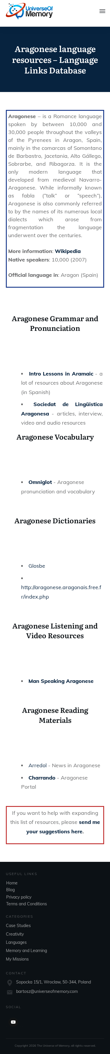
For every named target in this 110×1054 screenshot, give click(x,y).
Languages (16, 942)
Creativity (15, 934)
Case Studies (18, 925)
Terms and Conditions (26, 903)
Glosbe (36, 565)
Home (12, 883)
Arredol (37, 765)
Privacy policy (18, 897)
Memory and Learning (26, 950)
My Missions (17, 959)
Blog (10, 889)
